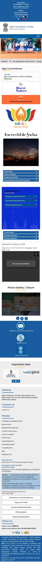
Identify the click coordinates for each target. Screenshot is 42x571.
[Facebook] (18, 19)
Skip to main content (21, 12)
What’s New (8, 171)
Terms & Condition (8, 434)
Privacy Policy (6, 438)
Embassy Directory (10, 235)
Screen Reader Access (21, 14)
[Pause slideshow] (37, 49)
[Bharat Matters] (21, 87)
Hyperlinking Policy (8, 441)
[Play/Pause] (10, 61)
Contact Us (5, 410)
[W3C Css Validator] (16, 532)
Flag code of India (21, 502)
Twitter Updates (10, 174)
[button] (14, 17)
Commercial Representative (21, 507)
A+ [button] (17, 16)
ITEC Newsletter (21, 512)
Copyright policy (7, 448)
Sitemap (20, 10)
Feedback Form (7, 454)
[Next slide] (39, 49)
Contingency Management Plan (12, 421)
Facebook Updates (11, 177)
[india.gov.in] (14, 372)
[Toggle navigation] (38, 36)
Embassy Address (10, 238)
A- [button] (21, 16)
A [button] (19, 16)
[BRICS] (21, 117)
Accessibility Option (8, 444)
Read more (8, 78)
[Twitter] (21, 19)
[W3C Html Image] (25, 532)
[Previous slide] (35, 49)
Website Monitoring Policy (10, 428)
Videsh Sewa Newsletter (21, 517)
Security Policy (6, 424)
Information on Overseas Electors (21, 498)
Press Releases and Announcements (17, 180)
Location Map (9, 232)
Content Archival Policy (9, 431)
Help (3, 451)
